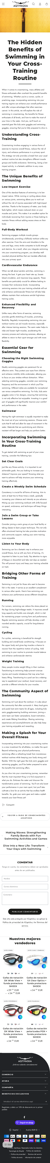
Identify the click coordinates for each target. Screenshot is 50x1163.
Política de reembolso (33, 1151)
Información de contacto (33, 1157)
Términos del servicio (35, 1154)
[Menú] (3, 4)
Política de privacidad (18, 1154)
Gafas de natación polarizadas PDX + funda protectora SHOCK (37, 1032)
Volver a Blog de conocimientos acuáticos (26, 816)
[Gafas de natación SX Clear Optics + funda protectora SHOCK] (37, 959)
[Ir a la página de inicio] (20, 4)
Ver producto (20, 966)
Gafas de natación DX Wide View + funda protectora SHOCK (13, 981)
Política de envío (17, 1157)
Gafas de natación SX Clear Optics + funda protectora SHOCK (37, 981)
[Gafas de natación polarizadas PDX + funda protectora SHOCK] (37, 1010)
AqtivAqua (17, 1148)
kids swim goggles (25, 124)
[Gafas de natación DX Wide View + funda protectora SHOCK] (13, 959)
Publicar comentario (25, 911)
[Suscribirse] (46, 1101)
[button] (33, 4)
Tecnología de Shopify (16, 1151)
